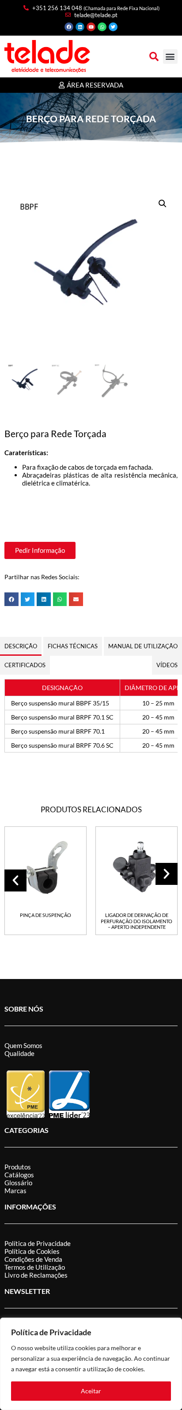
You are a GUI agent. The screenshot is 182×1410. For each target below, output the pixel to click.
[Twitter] (113, 26)
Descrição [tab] (20, 646)
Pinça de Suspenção (45, 915)
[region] (91, 1364)
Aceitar (91, 1391)
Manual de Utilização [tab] (143, 646)
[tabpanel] (91, 716)
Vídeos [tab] (167, 664)
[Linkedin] (80, 26)
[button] (154, 56)
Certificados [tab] (25, 664)
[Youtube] (91, 26)
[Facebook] (68, 26)
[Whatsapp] (102, 26)
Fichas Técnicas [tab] (73, 646)
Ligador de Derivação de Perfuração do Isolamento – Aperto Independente (136, 921)
